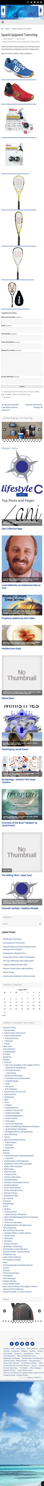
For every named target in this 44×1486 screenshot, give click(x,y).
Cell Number (9, 334)
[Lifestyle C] (31, 2)
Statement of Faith (11, 1196)
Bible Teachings (10, 1172)
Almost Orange (8, 972)
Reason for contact (11, 350)
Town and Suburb (10, 342)
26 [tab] (31, 441)
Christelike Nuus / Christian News (17, 1078)
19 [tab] (12, 441)
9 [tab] (24, 440)
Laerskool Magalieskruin (14, 1116)
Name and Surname (11, 317)
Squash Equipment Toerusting (13, 392)
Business (6, 1150)
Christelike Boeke (11, 1081)
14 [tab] (38, 440)
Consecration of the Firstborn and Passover (19, 957)
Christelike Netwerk (12, 1070)
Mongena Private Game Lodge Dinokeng (18, 968)
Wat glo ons (9, 1086)
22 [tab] (20, 441)
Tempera (30, 1377)
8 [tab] (22, 440)
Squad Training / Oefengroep (15, 1129)
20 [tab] (15, 441)
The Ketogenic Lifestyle (12, 1260)
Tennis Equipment (9, 1228)
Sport (6, 1100)
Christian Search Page (11, 1273)
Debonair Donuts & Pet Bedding (33, 406)
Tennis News (10, 1121)
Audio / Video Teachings (13, 1166)
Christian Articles (10, 1174)
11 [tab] (30, 440)
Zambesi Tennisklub (12, 1113)
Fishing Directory (11, 1038)
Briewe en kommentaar (14, 1076)
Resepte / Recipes (10, 1244)
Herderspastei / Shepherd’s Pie (14, 953)
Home (7, 29)
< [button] (4, 430)
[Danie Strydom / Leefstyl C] (41, 2)
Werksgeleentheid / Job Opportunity (19, 1132)
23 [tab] (23, 441)
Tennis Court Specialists (14, 1124)
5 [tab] (14, 440)
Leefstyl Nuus (12, 42)
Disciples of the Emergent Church (16, 1182)
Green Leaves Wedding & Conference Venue (19, 976)
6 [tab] (16, 440)
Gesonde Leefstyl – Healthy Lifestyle (17, 1233)
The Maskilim (8, 1276)
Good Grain (9, 1158)
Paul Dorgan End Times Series (14, 943)
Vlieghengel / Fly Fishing (12, 939)
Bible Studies (9, 1169)
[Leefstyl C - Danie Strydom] (34, 2)
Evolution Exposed (11, 1185)
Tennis (6, 1102)
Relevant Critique (10, 1193)
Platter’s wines (10, 1142)
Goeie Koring (11, 1073)
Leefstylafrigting (9, 1052)
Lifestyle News (8, 1204)
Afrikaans (6, 1060)
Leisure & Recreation (24, 42)
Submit (22, 386)
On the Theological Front (13, 1190)
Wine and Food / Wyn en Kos (13, 1230)
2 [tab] (5, 440)
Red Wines (9, 1145)
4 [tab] (11, 440)
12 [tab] (32, 440)
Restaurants (9, 1148)
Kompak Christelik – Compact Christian (17, 1292)
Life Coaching (8, 1198)
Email (6, 326)
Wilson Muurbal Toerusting (21, 394)
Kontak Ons (7, 1057)
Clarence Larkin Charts (12, 1177)
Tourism (7, 1044)
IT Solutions (8, 1041)
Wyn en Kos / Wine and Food (14, 1140)
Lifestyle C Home (9, 1028)
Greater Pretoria (11, 1118)
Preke (7, 1084)
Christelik (6, 1054)
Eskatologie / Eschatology (12, 1246)
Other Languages (9, 1278)
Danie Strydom (8, 39)
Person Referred (10, 377)
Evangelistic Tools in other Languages (18, 1164)
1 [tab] (3, 440)
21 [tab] (18, 441)
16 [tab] (4, 441)
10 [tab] (27, 440)
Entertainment (9, 1030)
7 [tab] (19, 440)
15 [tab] (41, 440)
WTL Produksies (11, 1089)
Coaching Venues (11, 1108)
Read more (22, 495)
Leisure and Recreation (12, 1036)
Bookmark (7, 397)
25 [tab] (28, 441)
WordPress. (38, 1377)
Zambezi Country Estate (14, 1110)
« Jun (4, 1015)
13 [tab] (35, 440)
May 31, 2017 (21, 39)
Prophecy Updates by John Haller (15, 965)
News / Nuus (35, 42)
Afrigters (8, 1105)
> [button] (39, 430)
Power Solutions (9, 1049)
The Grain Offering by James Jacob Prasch (18, 961)
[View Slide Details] (22, 430)
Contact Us (7, 1201)
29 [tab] (39, 441)
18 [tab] (10, 441)
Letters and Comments (12, 1188)
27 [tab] (34, 441)
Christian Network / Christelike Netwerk (19, 1156)
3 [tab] (8, 440)
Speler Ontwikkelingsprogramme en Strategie (22, 1126)
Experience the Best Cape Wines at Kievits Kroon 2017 (10, 407)
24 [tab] (26, 441)
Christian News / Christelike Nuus (16, 1161)
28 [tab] (37, 441)
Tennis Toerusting (10, 1134)
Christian (6, 1153)
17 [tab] (7, 441)
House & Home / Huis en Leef (14, 1033)
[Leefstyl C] (28, 2)
